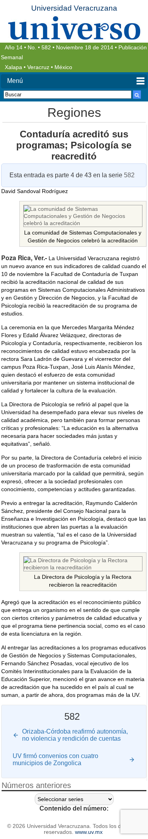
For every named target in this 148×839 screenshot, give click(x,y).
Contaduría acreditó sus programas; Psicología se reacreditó (73, 145)
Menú (15, 80)
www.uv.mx (89, 832)
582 (46, 48)
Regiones (74, 112)
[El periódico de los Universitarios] (74, 28)
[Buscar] (137, 94)
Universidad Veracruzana (74, 8)
